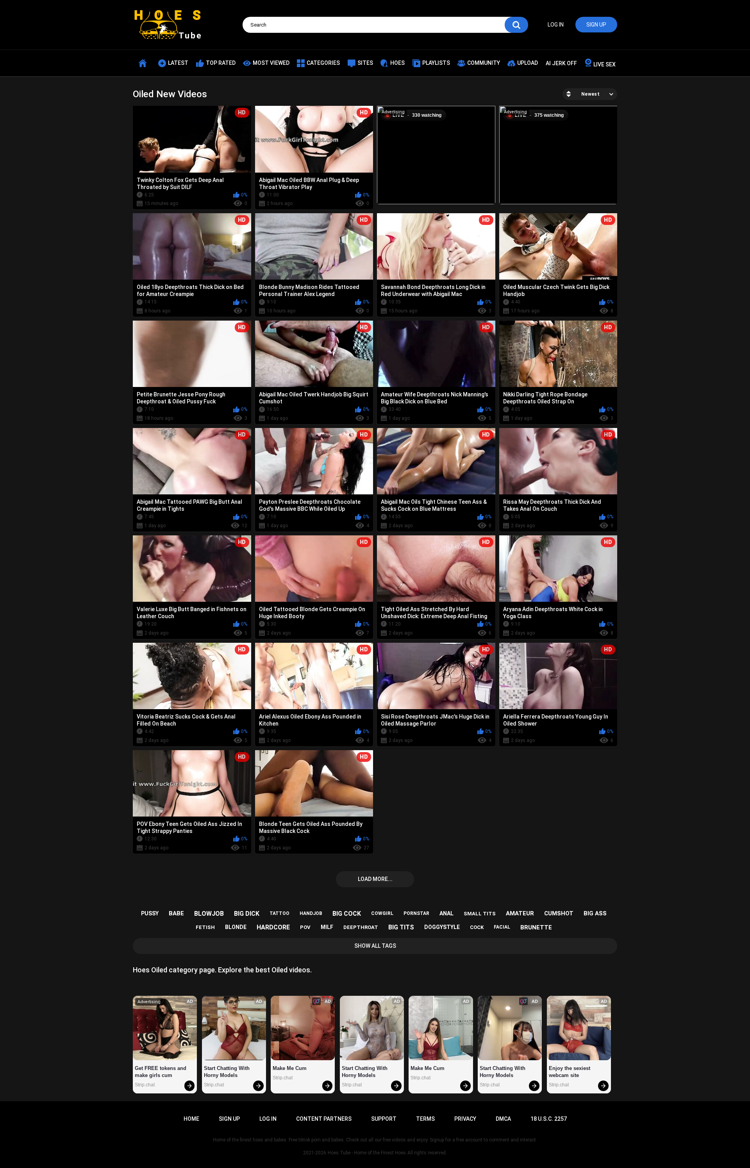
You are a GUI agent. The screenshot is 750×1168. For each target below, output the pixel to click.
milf (327, 927)
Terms (425, 1119)
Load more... (375, 879)
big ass (595, 913)
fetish (205, 927)
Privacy (465, 1119)
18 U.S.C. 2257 (548, 1119)
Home (191, 1119)
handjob (311, 913)
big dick (246, 913)
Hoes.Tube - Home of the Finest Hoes (367, 1153)
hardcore (273, 927)
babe (176, 913)
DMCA (503, 1119)
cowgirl (382, 913)
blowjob (209, 913)
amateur (520, 913)
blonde (235, 927)
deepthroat (360, 927)
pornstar (416, 913)
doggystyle (442, 927)
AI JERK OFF (561, 63)
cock (477, 927)
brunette (536, 927)
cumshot (558, 913)
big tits (401, 927)
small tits (480, 914)
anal (446, 913)
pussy (150, 913)
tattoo (279, 913)
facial (502, 927)
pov (305, 927)
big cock (346, 913)
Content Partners (324, 1119)
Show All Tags (375, 946)
